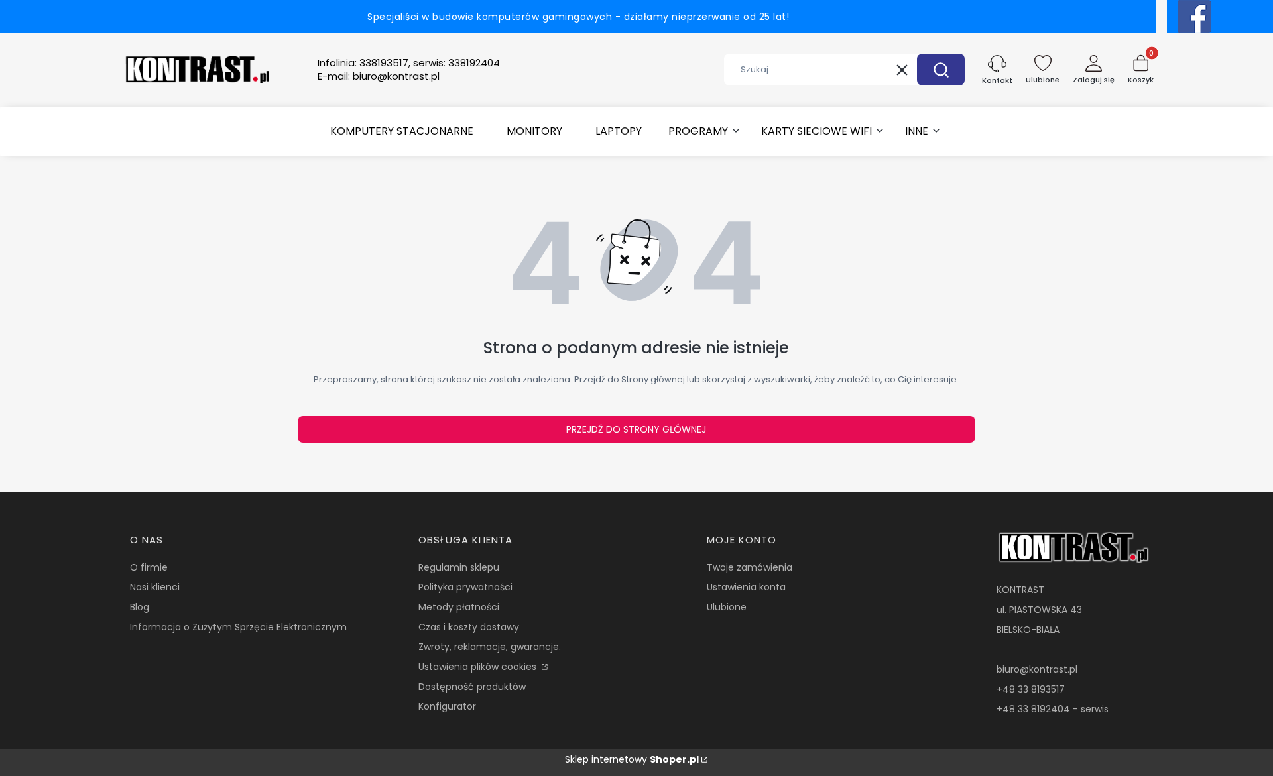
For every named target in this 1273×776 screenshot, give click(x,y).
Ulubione (727, 607)
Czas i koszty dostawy (468, 627)
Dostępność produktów (472, 686)
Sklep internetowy (632, 759)
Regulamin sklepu (458, 567)
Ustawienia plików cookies (478, 666)
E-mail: (379, 76)
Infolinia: (409, 63)
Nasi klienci (155, 587)
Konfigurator (447, 706)
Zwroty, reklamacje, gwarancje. (489, 646)
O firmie (149, 567)
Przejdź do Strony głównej (636, 429)
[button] (941, 69)
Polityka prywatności (465, 587)
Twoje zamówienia (749, 567)
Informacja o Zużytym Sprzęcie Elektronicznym (238, 627)
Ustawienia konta (746, 587)
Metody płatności (458, 607)
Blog (139, 607)
